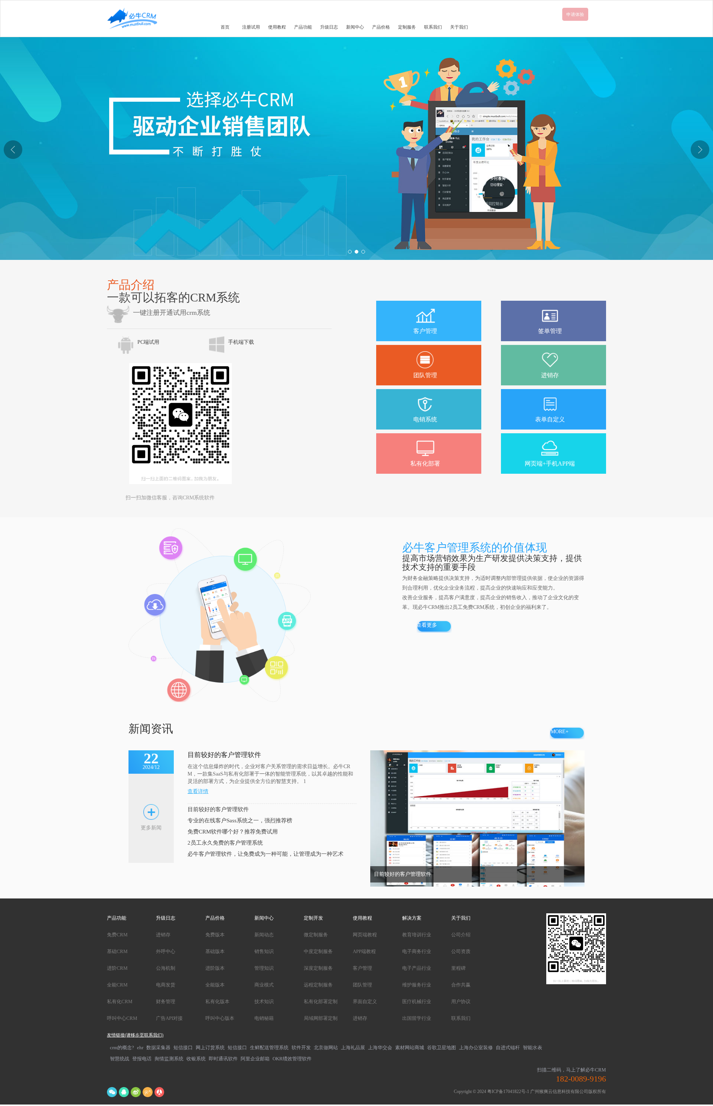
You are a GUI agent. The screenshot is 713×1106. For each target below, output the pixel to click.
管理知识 (264, 968)
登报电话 (142, 1058)
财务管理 (165, 1001)
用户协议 (461, 1001)
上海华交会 (380, 1047)
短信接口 (183, 1047)
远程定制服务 (318, 985)
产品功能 (303, 27)
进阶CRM (117, 968)
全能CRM (117, 985)
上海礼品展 (353, 1047)
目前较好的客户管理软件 (218, 809)
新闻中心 (355, 27)
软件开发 (301, 1047)
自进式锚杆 (508, 1047)
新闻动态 (264, 934)
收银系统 (196, 1058)
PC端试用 (148, 342)
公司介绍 (461, 934)
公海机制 (165, 968)
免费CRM (117, 934)
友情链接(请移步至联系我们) (135, 1035)
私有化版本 (217, 1001)
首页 (225, 27)
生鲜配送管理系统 (269, 1047)
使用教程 (277, 27)
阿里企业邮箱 (255, 1058)
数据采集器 (158, 1047)
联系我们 (433, 27)
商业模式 (264, 985)
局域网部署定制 (321, 1018)
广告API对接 (169, 1018)
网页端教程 (365, 934)
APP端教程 (364, 951)
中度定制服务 (318, 951)
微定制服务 (316, 934)
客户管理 (362, 968)
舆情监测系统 (168, 1058)
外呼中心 (165, 951)
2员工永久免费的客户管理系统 (225, 843)
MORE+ (560, 731)
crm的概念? (122, 1047)
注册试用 (251, 27)
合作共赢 (461, 985)
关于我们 (459, 27)
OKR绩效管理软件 (292, 1058)
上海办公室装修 (476, 1047)
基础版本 (215, 951)
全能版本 (215, 985)
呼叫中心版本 (219, 1018)
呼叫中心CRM (122, 1018)
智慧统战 (119, 1058)
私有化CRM (120, 1001)
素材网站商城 (409, 1047)
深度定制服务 (318, 968)
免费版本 (215, 934)
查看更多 (426, 625)
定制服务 (407, 27)
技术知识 (264, 1001)
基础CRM (117, 951)
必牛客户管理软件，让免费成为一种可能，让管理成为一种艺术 (266, 854)
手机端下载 (241, 342)
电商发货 (165, 985)
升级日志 (329, 27)
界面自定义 (365, 1001)
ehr (140, 1047)
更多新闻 (151, 828)
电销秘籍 (264, 1018)
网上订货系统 (210, 1047)
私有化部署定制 (321, 1001)
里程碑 (458, 968)
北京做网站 (326, 1047)
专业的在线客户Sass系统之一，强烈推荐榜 (240, 820)
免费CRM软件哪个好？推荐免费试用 (233, 832)
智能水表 (532, 1047)
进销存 (163, 934)
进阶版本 (215, 968)
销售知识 (264, 951)
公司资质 (461, 951)
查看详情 (198, 791)
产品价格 (381, 27)
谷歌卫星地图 (441, 1047)
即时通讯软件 (223, 1058)
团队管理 (362, 985)
